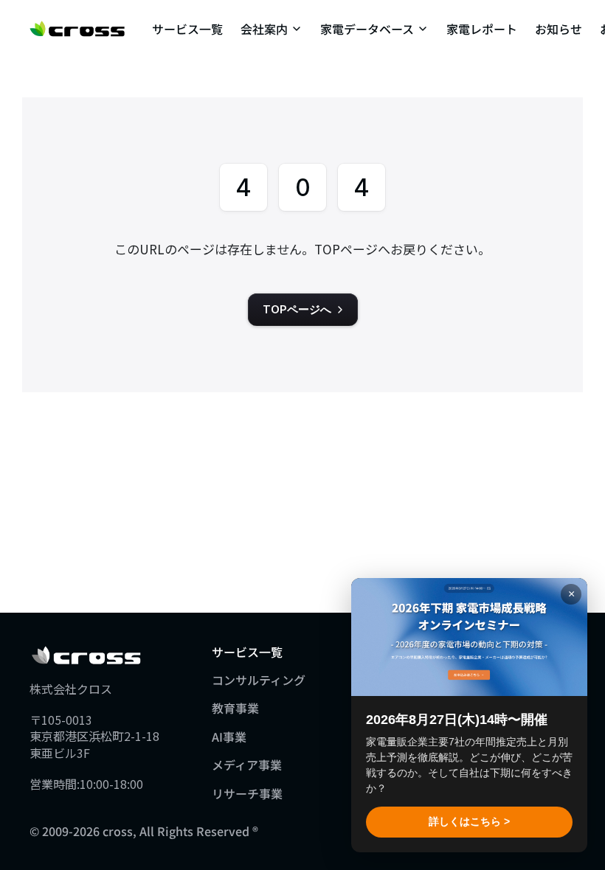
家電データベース (367, 29)
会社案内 (264, 29)
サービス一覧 (187, 29)
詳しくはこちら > (469, 821)
